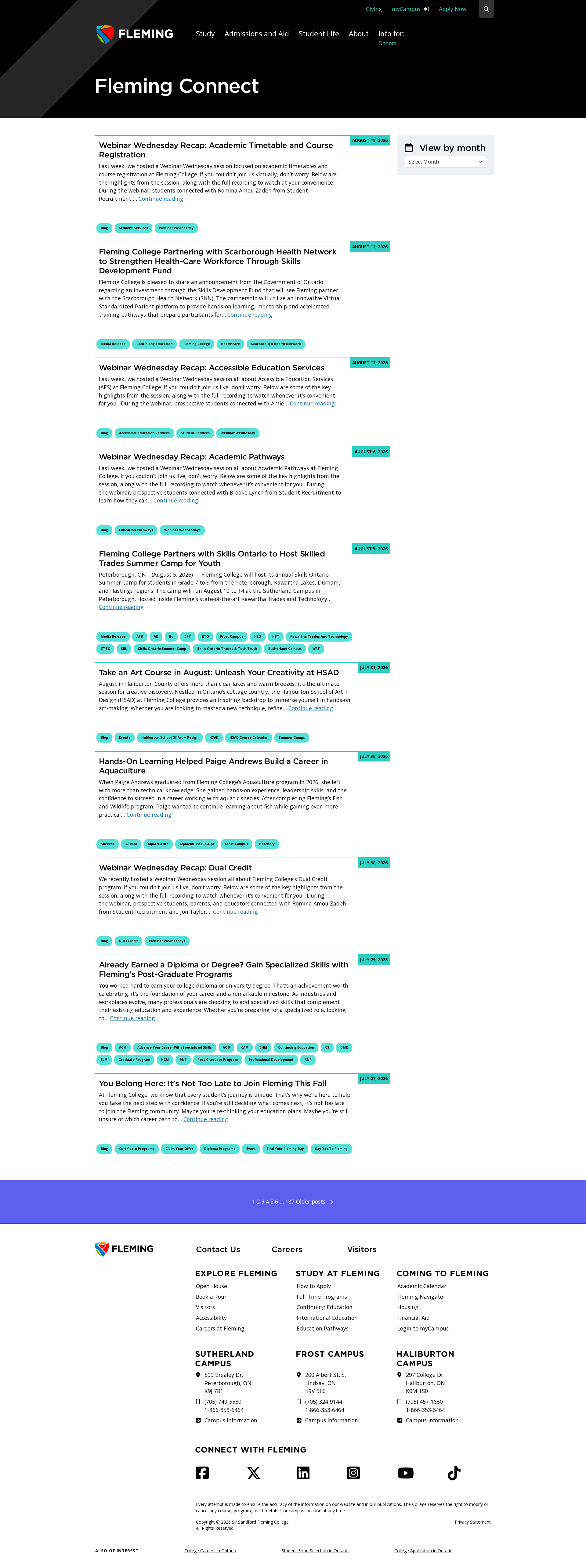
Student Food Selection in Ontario (315, 1550)
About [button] (359, 33)
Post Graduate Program (217, 1059)
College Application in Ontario (423, 1550)
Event (251, 1149)
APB (139, 636)
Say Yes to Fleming (331, 1149)
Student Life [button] (319, 33)
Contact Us (218, 1249)
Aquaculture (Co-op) (196, 844)
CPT (187, 636)
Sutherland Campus (285, 648)
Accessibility (211, 1317)
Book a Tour (211, 1296)
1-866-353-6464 (224, 1409)
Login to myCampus (423, 1328)
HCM (165, 1059)
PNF (183, 1059)
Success (107, 844)
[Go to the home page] (134, 34)
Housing (407, 1307)
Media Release (113, 344)
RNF (308, 1059)
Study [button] (205, 33)
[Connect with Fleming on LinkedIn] (305, 1476)
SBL (124, 648)
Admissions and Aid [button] (257, 33)
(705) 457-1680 (424, 1401)
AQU (226, 1047)
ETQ (205, 636)
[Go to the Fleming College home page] (142, 1249)
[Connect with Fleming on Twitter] (255, 1476)
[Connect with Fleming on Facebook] (204, 1476)
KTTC (105, 648)
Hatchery (267, 844)
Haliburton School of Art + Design (169, 737)
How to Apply (314, 1286)
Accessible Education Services (144, 433)
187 (290, 1201)
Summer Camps (292, 737)
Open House (211, 1286)
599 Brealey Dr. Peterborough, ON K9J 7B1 (227, 1383)
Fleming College (196, 344)
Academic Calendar (421, 1286)
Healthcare (230, 344)
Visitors (362, 1249)
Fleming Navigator (421, 1296)
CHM (263, 1047)
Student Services (133, 228)
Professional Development (271, 1059)
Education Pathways (136, 530)
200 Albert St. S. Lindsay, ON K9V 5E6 (325, 1383)
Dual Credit (128, 941)
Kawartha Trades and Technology (319, 636)
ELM (104, 1059)
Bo (171, 636)
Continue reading (161, 198)
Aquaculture (158, 844)
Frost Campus (231, 636)
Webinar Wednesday (176, 228)
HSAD (214, 737)
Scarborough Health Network (276, 344)
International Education (327, 1317)
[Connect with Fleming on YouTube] (407, 1476)
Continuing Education (296, 1047)
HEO (257, 636)
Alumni (131, 844)
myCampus (406, 9)
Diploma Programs (219, 1149)
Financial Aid (413, 1317)
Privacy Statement (473, 1522)
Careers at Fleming (220, 1328)
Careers (306, 1249)
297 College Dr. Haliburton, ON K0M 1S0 (425, 1383)
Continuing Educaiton (154, 344)
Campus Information (230, 1420)
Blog (104, 228)
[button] (486, 9)
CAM (244, 1047)
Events (124, 737)
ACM (122, 1047)
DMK (344, 1047)
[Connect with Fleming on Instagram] (355, 1476)
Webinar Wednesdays (182, 530)
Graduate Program (134, 1059)
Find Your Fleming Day (285, 1149)
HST (275, 636)
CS (327, 1047)
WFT (316, 648)
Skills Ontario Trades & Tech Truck (227, 648)
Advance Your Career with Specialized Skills (174, 1047)
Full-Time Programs (322, 1296)
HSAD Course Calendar (249, 737)
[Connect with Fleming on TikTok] (456, 1476)
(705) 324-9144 (323, 1401)
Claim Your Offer (179, 1149)
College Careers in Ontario (210, 1550)
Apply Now (452, 9)
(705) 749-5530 (222, 1401)
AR (156, 636)
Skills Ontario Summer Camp (162, 648)
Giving (374, 9)
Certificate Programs (136, 1149)
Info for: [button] (391, 38)
